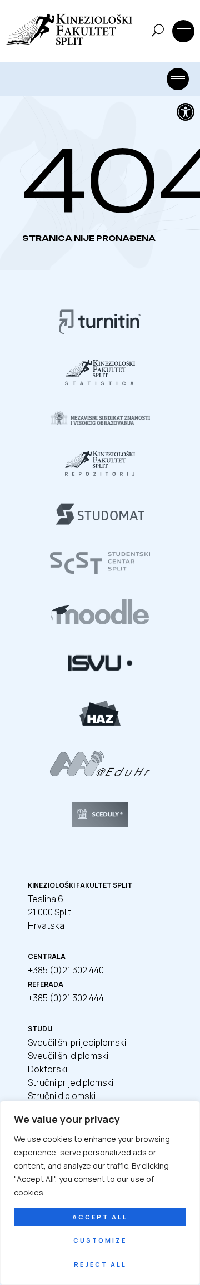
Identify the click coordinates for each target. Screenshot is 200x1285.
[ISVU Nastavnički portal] (99, 672)
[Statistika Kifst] (100, 382)
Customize (100, 1240)
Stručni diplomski (62, 1096)
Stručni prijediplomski (70, 1082)
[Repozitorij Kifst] (100, 472)
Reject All (100, 1264)
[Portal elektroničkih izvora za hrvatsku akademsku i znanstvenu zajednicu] (100, 722)
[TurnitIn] (100, 331)
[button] (185, 111)
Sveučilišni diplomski (68, 1056)
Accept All (100, 1217)
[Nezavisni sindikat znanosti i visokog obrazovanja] (100, 422)
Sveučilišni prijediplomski (77, 1042)
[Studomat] (99, 523)
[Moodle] (100, 621)
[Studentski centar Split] (100, 570)
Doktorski (47, 1069)
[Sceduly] (100, 824)
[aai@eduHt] (99, 773)
